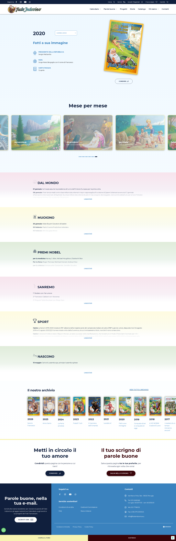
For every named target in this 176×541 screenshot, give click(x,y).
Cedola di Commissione (89, 507)
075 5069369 (135, 500)
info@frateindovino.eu (136, 516)
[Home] (29, 9)
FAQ (60, 511)
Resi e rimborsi (86, 511)
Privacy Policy (77, 527)
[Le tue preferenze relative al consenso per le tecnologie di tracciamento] (173, 538)
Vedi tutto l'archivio (139, 390)
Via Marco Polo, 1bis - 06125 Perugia (141, 496)
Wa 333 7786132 (134, 507)
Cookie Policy (89, 527)
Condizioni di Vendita (63, 527)
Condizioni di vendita (66, 507)
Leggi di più (88, 199)
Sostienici (132, 538)
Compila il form (44, 538)
